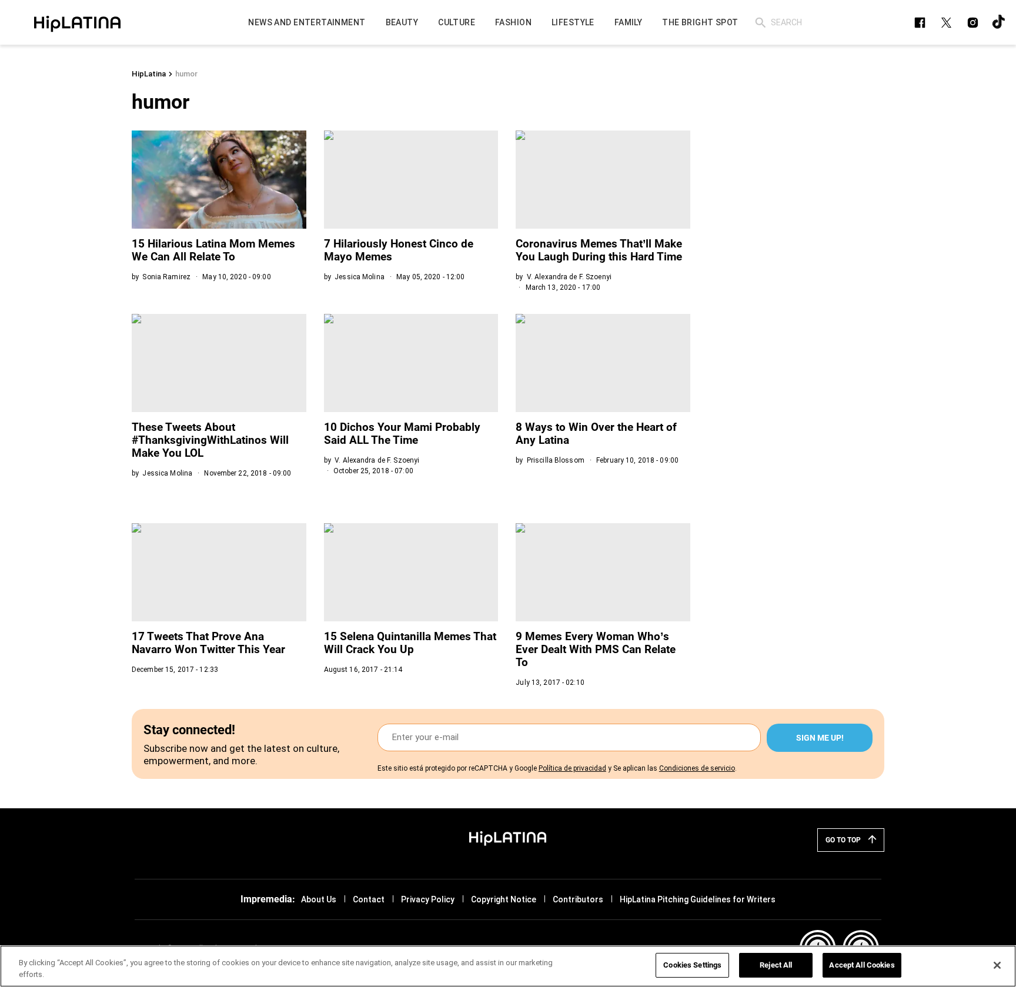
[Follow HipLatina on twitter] (946, 22)
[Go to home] (508, 837)
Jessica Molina (360, 277)
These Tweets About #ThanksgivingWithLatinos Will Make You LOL (210, 440)
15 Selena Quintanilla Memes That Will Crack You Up (410, 643)
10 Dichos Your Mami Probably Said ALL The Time (402, 433)
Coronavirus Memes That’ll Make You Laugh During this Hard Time (599, 250)
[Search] (760, 22)
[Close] (997, 965)
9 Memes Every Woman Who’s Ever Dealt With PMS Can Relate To (596, 649)
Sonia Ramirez (166, 277)
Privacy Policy (427, 899)
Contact (369, 899)
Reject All (776, 965)
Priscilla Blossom (555, 460)
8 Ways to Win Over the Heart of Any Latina (596, 433)
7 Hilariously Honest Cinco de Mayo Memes (398, 250)
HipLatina (149, 73)
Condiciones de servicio (697, 768)
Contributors (578, 899)
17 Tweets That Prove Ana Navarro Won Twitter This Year (208, 643)
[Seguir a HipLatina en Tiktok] (999, 22)
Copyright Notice (503, 899)
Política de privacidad (572, 768)
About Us (318, 899)
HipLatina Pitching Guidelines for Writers (698, 899)
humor (186, 73)
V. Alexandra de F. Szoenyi (569, 277)
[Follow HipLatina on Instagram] (973, 22)
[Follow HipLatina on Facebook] (920, 22)
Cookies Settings (692, 965)
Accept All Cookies (861, 965)
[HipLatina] (77, 22)
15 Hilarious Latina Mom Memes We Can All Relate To (213, 250)
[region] (508, 966)
